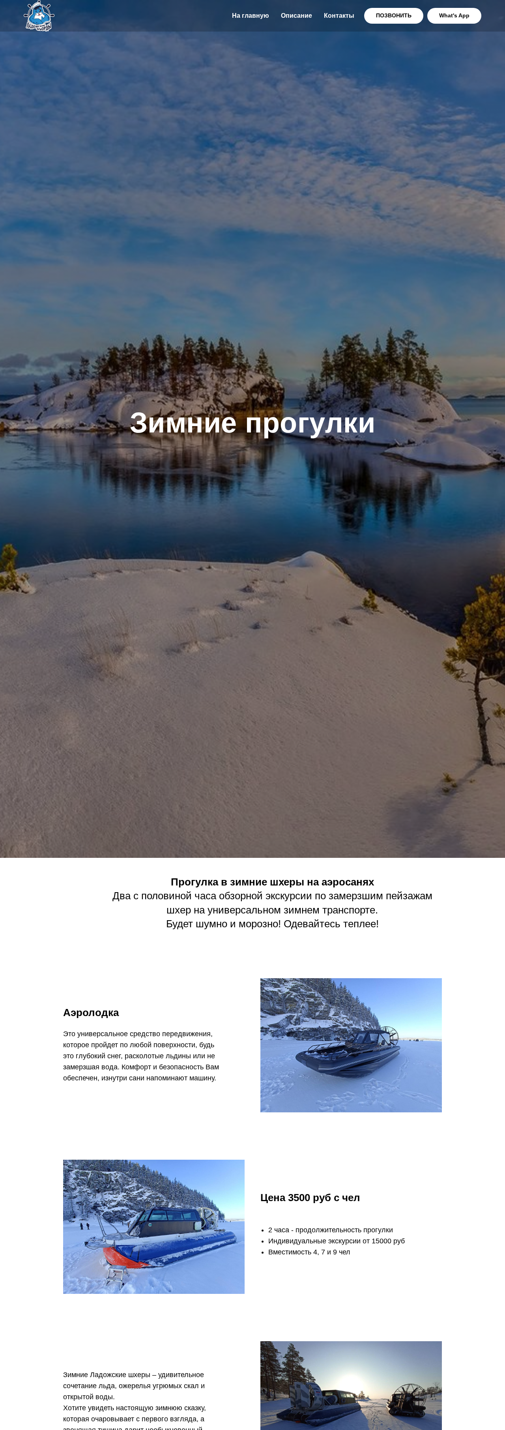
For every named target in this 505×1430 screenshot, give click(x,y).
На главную (250, 15)
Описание (296, 15)
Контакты (339, 15)
